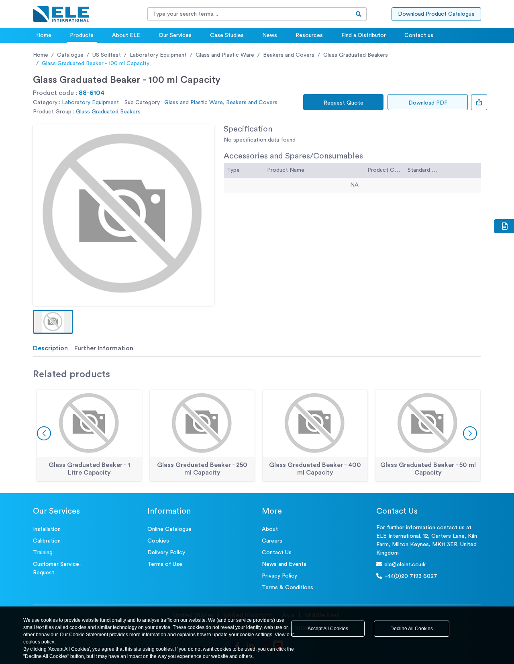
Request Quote (343, 103)
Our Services (175, 35)
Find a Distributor (363, 35)
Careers (272, 541)
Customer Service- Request (57, 568)
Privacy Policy (279, 576)
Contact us (418, 35)
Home (43, 35)
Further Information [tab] (103, 348)
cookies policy (38, 642)
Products (82, 35)
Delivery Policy (166, 552)
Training (43, 552)
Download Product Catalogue (436, 14)
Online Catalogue (169, 529)
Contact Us (277, 552)
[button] (53, 322)
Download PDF (427, 103)
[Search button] (359, 14)
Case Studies (227, 35)
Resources (309, 35)
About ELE (126, 35)
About (270, 529)
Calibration (47, 541)
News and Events (284, 564)
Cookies (158, 541)
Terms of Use (164, 564)
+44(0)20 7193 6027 (410, 576)
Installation (47, 529)
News (269, 35)
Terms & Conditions (287, 587)
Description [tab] (50, 348)
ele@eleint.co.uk (405, 564)
